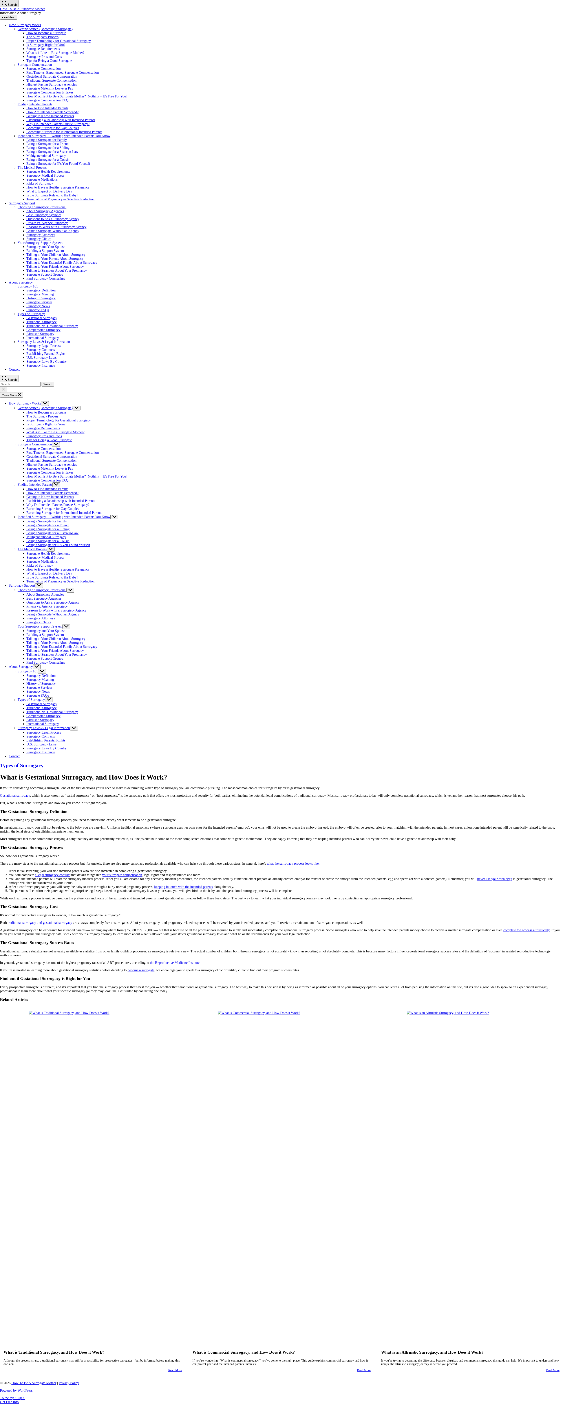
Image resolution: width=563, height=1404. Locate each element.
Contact (14, 369)
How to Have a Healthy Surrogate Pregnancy (58, 187)
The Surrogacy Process (42, 37)
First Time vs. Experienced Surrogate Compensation (62, 72)
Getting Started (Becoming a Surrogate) (45, 29)
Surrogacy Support (22, 203)
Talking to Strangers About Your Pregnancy (56, 270)
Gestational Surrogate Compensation (51, 76)
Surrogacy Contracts (40, 349)
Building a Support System (45, 251)
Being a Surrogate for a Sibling (47, 148)
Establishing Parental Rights (45, 353)
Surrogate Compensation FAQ (47, 100)
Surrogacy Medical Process (45, 175)
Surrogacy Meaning (40, 294)
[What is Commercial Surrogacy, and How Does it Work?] (281, 1176)
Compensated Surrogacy (43, 330)
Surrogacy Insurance (40, 365)
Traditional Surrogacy (41, 322)
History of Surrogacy (41, 298)
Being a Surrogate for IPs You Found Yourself (58, 163)
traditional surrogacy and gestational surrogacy (40, 922)
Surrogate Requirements (43, 49)
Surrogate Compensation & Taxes (49, 92)
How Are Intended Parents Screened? (52, 112)
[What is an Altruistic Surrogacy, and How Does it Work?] (470, 1176)
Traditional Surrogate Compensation (51, 80)
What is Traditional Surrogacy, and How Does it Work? (54, 1352)
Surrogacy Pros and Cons (44, 57)
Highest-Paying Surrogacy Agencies (51, 84)
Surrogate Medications (42, 179)
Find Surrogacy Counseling (45, 278)
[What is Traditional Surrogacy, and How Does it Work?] (93, 1176)
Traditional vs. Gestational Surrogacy (52, 326)
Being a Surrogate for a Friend (47, 144)
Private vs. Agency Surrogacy (47, 223)
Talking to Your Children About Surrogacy (56, 254)
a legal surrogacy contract (52, 875)
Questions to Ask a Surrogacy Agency (52, 219)
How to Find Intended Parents (47, 108)
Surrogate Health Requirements (48, 171)
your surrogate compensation (122, 875)
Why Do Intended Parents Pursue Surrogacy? (58, 124)
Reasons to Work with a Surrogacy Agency (56, 227)
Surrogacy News (38, 306)
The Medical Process (32, 167)
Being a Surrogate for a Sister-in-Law (52, 152)
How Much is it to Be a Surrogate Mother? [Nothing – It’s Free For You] (76, 96)
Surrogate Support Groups (44, 274)
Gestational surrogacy (15, 795)
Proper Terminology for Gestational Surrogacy (58, 41)
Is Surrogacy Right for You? (45, 45)
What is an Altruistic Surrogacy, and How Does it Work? (432, 1352)
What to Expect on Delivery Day (49, 191)
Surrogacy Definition (41, 290)
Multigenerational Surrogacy (46, 155)
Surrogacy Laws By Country (46, 361)
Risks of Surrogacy (39, 183)
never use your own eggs (494, 879)
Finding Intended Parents (35, 104)
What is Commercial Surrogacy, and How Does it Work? (243, 1352)
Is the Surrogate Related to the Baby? (52, 195)
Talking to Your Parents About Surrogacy (55, 258)
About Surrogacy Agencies (45, 211)
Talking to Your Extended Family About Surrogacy (61, 262)
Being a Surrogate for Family (46, 140)
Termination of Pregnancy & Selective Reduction (60, 199)
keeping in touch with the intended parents (183, 887)
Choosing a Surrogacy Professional (42, 207)
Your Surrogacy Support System (40, 243)
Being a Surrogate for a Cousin (47, 159)
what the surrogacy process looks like (293, 863)
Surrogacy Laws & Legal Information (44, 342)
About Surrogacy (21, 282)
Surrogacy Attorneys (40, 235)
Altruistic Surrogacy (40, 334)
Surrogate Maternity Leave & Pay (49, 88)
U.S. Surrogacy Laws (41, 357)
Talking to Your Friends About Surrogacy (55, 266)
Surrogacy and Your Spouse (45, 247)
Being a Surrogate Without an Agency (52, 231)
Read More (175, 1370)
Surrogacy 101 (28, 286)
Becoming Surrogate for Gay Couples (52, 128)
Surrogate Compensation (35, 64)
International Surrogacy (42, 338)
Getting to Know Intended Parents (50, 116)
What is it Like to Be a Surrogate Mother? (55, 53)
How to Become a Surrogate (46, 33)
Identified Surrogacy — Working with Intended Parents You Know (64, 136)
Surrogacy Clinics (38, 239)
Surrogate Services (39, 302)
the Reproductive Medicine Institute (174, 963)
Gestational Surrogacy (41, 318)
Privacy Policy (69, 1383)
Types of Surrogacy (31, 314)
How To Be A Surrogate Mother (22, 9)
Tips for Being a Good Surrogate (49, 60)
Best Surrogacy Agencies (43, 215)
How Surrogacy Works (25, 25)
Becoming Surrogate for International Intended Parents (64, 132)
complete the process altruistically (526, 930)
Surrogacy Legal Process (43, 346)
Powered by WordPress (16, 1390)
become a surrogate (141, 970)
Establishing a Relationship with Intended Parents (60, 120)
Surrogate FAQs (37, 310)
